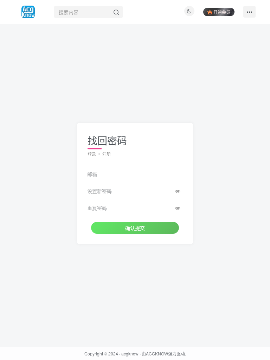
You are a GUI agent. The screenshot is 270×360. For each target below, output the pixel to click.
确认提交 (135, 227)
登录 (92, 154)
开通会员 (221, 12)
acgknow (130, 353)
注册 (106, 154)
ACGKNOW (157, 353)
